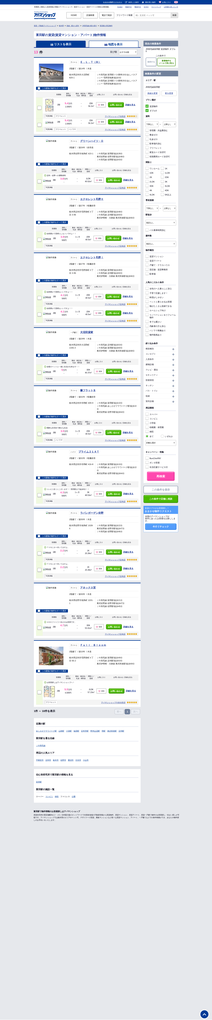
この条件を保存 (161, 489)
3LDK (167, 186)
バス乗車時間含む (158, 230)
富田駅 (39, 782)
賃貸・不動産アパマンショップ (45, 26)
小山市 (86, 760)
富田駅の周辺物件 (106, 26)
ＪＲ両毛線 (40, 746)
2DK (167, 177)
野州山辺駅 (95, 731)
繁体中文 (138, 7)
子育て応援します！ (159, 293)
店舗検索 (90, 15)
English (119, 7)
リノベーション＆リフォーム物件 (163, 316)
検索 (174, 15)
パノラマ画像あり (158, 330)
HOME (74, 15)
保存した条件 (133, 2)
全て (152, 436)
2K (151, 177)
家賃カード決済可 (158, 152)
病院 (57, 796)
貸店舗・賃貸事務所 (159, 269)
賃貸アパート (156, 261)
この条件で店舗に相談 (160, 499)
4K (151, 190)
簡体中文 (128, 7)
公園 (73, 796)
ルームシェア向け (158, 310)
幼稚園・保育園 (157, 427)
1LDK (167, 173)
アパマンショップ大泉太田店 (113, 703)
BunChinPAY (155, 458)
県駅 (103, 731)
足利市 (48, 760)
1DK (151, 173)
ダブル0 (153, 111)
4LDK (152, 195)
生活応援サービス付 (159, 467)
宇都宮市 (40, 760)
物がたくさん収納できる (161, 306)
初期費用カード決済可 (160, 156)
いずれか (169, 436)
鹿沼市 (71, 760)
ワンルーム (155, 168)
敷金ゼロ (154, 135)
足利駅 (121, 731)
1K (166, 168)
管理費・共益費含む (159, 130)
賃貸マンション (157, 256)
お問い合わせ (116, 105)
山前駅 (61, 731)
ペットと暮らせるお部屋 (161, 302)
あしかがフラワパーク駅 (46, 731)
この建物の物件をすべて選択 (54, 88)
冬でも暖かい (156, 322)
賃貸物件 (154, 106)
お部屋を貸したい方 (171, 7)
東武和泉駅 (112, 731)
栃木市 (56, 760)
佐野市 (63, 760)
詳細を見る (130, 105)
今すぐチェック (161, 526)
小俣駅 (69, 731)
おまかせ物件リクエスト (112, 2)
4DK (167, 190)
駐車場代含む (156, 143)
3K (166, 182)
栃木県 (61, 26)
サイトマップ (156, 7)
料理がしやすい (157, 297)
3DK (151, 186)
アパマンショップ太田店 (115, 116)
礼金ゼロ (154, 139)
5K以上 (168, 195)
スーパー (154, 414)
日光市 (78, 760)
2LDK (152, 182)
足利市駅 (85, 731)
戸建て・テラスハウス (160, 265)
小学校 (153, 423)
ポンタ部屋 (155, 463)
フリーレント (156, 148)
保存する (151, 62)
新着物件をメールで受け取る (166, 62)
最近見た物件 (150, 2)
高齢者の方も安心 (158, 326)
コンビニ (49, 796)
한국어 (146, 7)
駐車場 (153, 274)
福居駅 (76, 731)
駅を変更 (169, 93)
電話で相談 (107, 15)
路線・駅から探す (73, 26)
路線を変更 (153, 93)
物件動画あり (156, 335)
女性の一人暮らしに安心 (161, 288)
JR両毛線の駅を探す (89, 26)
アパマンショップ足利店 (115, 130)
